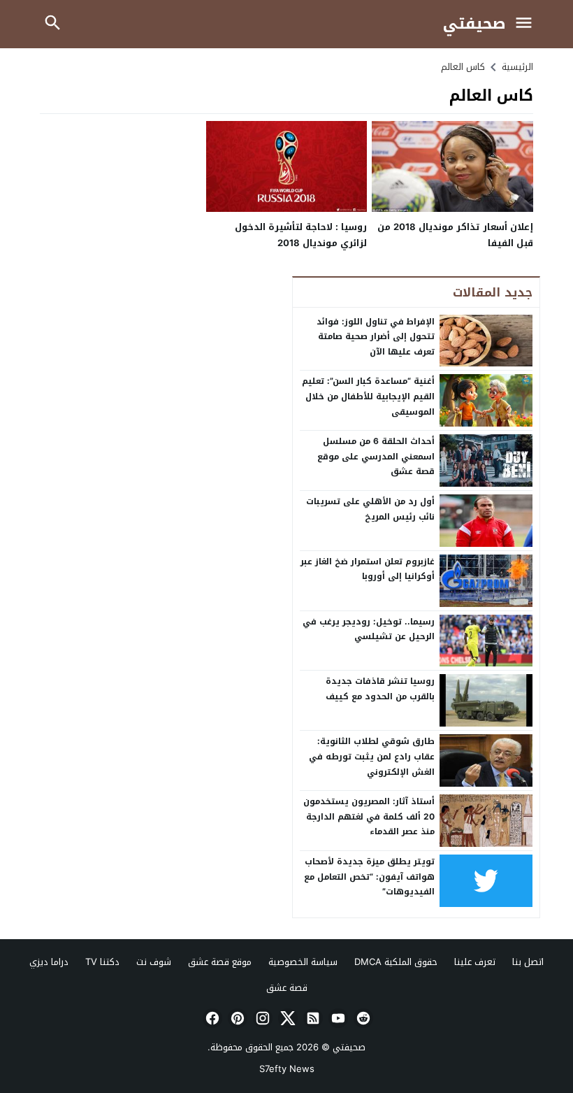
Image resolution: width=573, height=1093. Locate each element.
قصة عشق (286, 987)
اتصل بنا (528, 962)
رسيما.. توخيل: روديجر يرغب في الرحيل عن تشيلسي (369, 629)
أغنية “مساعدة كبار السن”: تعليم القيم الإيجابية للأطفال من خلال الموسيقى (368, 396)
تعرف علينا (474, 962)
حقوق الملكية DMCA (395, 962)
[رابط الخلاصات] (311, 1018)
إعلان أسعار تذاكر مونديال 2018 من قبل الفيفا (455, 235)
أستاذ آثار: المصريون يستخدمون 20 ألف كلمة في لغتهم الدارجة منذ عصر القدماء (369, 816)
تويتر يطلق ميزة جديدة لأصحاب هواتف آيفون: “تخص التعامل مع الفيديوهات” (369, 876)
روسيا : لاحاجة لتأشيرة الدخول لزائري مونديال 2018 (301, 235)
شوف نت (153, 962)
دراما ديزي (48, 962)
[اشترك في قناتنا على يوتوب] (337, 1018)
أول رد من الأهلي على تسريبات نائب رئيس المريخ (370, 509)
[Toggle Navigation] (527, 24)
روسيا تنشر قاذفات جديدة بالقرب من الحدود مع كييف (380, 688)
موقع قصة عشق (220, 962)
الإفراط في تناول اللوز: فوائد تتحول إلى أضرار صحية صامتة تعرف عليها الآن (376, 336)
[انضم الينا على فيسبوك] (211, 1018)
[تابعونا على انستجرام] (261, 1018)
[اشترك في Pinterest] (236, 1018)
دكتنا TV (102, 962)
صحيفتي (474, 24)
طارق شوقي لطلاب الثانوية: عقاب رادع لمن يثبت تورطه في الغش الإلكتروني (372, 756)
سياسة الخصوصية (303, 962)
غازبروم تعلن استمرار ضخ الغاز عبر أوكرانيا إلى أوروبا (367, 569)
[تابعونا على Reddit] (362, 1018)
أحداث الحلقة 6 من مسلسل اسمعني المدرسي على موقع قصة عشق (376, 456)
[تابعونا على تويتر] (286, 1018)
